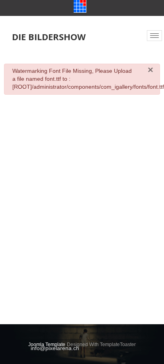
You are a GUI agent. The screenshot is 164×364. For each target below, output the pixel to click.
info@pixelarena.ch (55, 348)
